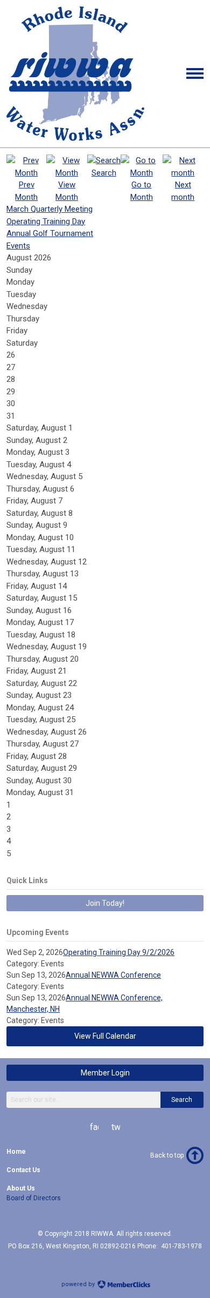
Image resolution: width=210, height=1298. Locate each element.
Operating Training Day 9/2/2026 (118, 952)
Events (18, 246)
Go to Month (141, 191)
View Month (66, 191)
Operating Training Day (45, 221)
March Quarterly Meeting (49, 209)
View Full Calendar (105, 1036)
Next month (182, 191)
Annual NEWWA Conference (113, 975)
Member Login (105, 1072)
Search (181, 1100)
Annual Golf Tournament (49, 233)
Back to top (167, 1155)
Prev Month (26, 191)
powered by (78, 1284)
